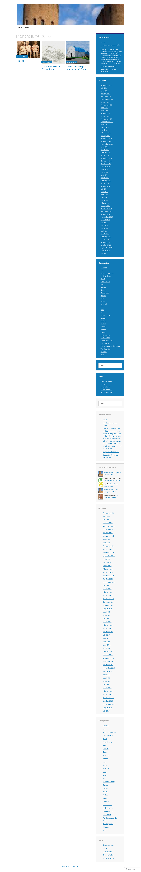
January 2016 (105, 239)
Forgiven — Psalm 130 (109, 66)
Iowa (102, 298)
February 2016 (106, 236)
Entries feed (105, 387)
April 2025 (104, 91)
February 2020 (106, 133)
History (103, 290)
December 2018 (106, 158)
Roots (103, 42)
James (103, 301)
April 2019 (104, 147)
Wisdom (104, 352)
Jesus (102, 307)
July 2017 (104, 189)
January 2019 (105, 155)
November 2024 (106, 96)
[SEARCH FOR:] (110, 365)
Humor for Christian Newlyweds (108, 70)
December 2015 (106, 242)
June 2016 (104, 225)
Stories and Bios (107, 340)
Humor (103, 296)
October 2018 (106, 164)
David (103, 279)
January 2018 (105, 183)
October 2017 (106, 186)
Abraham (104, 267)
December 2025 (106, 85)
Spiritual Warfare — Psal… (112, 480)
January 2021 (105, 116)
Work (102, 354)
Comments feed (106, 390)
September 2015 (107, 248)
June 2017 (104, 192)
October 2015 (106, 245)
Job (102, 312)
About (27, 27)
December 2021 (106, 113)
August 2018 (105, 166)
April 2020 (104, 127)
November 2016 (106, 211)
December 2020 (106, 119)
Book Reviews (106, 276)
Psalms (103, 326)
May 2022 (104, 110)
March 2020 (105, 130)
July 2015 (104, 253)
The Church (105, 343)
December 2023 (106, 105)
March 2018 (105, 178)
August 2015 (105, 250)
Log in (103, 384)
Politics (103, 324)
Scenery (104, 332)
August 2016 (105, 220)
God (102, 284)
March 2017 (105, 200)
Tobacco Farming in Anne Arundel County (77, 68)
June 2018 (104, 169)
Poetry (103, 321)
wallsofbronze (108, 473)
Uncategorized (106, 349)
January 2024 (105, 102)
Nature (103, 318)
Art (102, 270)
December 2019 (106, 138)
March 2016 (105, 234)
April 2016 (104, 231)
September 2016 (107, 217)
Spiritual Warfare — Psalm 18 (110, 46)
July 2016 (104, 222)
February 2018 (106, 180)
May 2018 (104, 172)
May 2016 (104, 228)
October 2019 (106, 141)
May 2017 (104, 194)
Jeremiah (104, 304)
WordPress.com (106, 392)
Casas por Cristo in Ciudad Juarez (51, 68)
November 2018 (106, 161)
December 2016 (106, 209)
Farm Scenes (105, 282)
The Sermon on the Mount (110, 346)
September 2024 (107, 99)
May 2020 (104, 124)
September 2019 (107, 144)
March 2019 (105, 150)
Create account (106, 381)
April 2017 (104, 197)
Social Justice (105, 338)
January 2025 (105, 94)
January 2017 (105, 206)
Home (19, 27)
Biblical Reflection (107, 273)
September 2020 (107, 122)
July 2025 (104, 88)
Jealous (20, 60)
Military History (106, 315)
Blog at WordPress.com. (70, 866)
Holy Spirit (105, 293)
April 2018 (104, 175)
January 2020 (105, 136)
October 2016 (106, 214)
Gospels (103, 287)
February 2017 (106, 203)
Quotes (103, 329)
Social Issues (105, 335)
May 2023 (104, 108)
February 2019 (106, 152)
